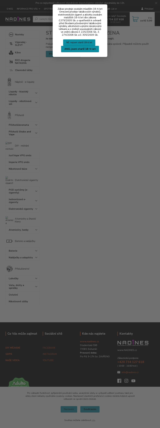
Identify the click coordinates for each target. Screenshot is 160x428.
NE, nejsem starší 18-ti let (79, 42)
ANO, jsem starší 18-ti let (80, 49)
